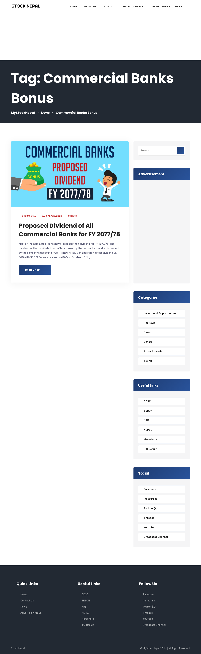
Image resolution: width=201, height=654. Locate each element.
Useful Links (159, 6)
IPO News (149, 322)
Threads (149, 517)
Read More (32, 270)
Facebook (150, 489)
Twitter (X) (151, 508)
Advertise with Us (30, 612)
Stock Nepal (18, 648)
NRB (146, 420)
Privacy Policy (133, 6)
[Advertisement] (100, 37)
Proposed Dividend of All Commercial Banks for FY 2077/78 (69, 230)
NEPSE (148, 429)
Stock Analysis (153, 351)
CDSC (147, 401)
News (178, 6)
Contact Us (27, 600)
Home (73, 6)
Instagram (150, 498)
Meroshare (150, 439)
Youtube (149, 527)
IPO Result (150, 449)
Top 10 (148, 361)
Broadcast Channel (156, 536)
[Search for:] (161, 150)
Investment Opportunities (160, 313)
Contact (110, 6)
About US (90, 6)
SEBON (148, 410)
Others (72, 216)
